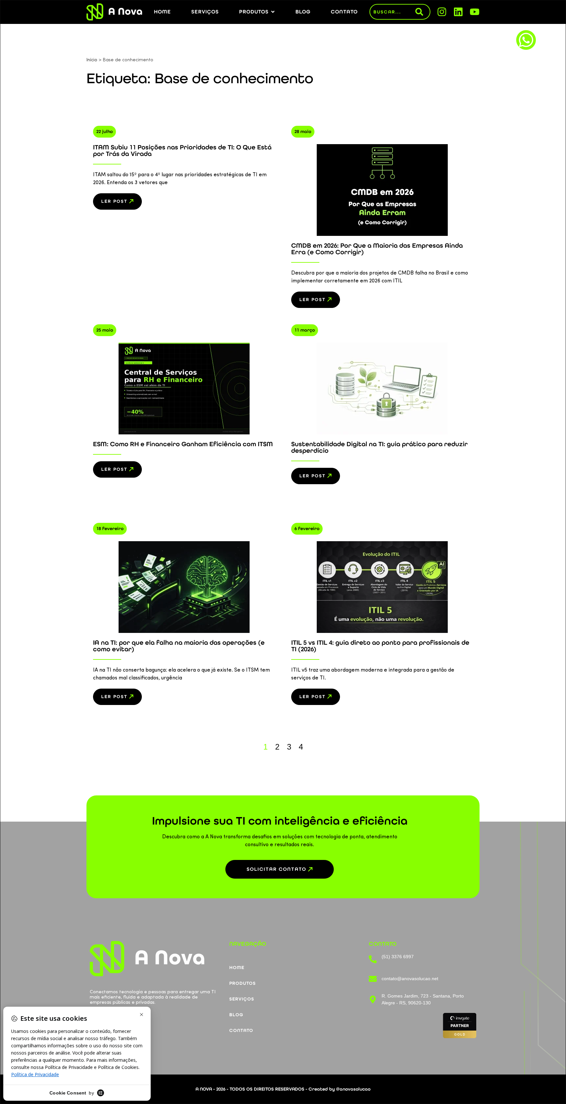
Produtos (242, 983)
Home (236, 967)
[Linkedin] (458, 12)
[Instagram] (442, 12)
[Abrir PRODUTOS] (272, 12)
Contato (241, 1030)
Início (91, 60)
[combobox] (392, 12)
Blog (236, 1015)
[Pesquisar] (422, 12)
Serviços (241, 999)
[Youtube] (475, 12)
